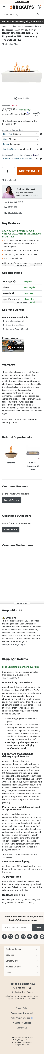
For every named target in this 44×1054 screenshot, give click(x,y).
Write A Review (11, 500)
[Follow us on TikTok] (35, 936)
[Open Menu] (4, 7)
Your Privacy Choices (20, 1018)
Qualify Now (36, 114)
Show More (22, 266)
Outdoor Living (16, 26)
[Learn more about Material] (13, 293)
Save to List (10, 180)
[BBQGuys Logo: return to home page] (22, 7)
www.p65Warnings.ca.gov (13, 644)
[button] (22, 949)
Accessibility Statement (22, 1013)
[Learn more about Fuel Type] (40, 133)
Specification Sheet (15, 325)
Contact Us (22, 1028)
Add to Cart (29, 171)
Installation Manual (15, 321)
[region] (22, 72)
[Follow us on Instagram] (23, 936)
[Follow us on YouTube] (17, 936)
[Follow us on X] (10, 936)
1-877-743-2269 (22, 1)
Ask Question (10, 529)
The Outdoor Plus (10, 44)
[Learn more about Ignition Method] (40, 149)
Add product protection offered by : (20, 155)
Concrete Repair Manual (17, 329)
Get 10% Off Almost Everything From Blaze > (22, 21)
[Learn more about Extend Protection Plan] (40, 158)
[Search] (38, 14)
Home (4, 26)
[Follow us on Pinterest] (29, 936)
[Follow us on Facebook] (4, 936)
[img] (22, 72)
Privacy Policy (22, 1008)
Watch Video (24, 98)
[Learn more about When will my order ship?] (14, 123)
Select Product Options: (12, 130)
